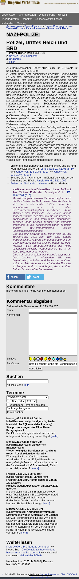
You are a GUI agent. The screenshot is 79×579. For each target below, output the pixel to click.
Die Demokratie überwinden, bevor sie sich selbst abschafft (30, 551)
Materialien (7, 23)
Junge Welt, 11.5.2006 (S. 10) (32, 171)
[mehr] (54, 436)
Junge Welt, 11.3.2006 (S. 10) (58, 168)
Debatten (27, 19)
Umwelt (62, 14)
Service (21, 23)
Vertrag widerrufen (40, 577)
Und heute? (15, 59)
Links (12, 61)
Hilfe (26, 385)
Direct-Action (8, 14)
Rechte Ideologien (35, 28)
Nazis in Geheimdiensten (23, 56)
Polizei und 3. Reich (57, 28)
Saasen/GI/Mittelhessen (49, 19)
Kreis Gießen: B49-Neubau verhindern (28, 546)
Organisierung (47, 14)
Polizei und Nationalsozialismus (29, 183)
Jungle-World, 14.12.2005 (51, 180)
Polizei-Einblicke (33, 26)
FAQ (63, 574)
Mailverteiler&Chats (31, 555)
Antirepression (27, 14)
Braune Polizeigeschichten (58, 26)
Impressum (53, 574)
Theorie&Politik (10, 19)
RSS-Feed (72, 574)
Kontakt (44, 574)
